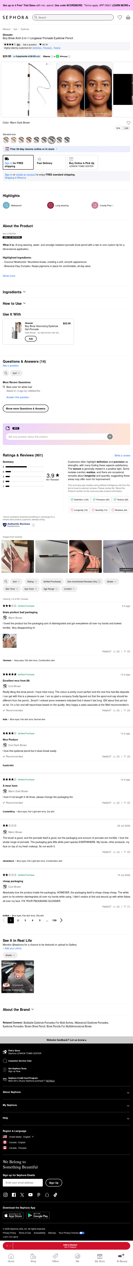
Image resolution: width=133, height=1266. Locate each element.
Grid (118, 127)
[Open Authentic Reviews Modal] (33, 525)
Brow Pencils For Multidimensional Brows (69, 1026)
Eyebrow (25, 28)
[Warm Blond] (13, 140)
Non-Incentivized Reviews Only (82, 581)
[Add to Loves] (128, 123)
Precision (47, 47)
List (126, 127)
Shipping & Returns (15, 177)
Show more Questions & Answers (25, 408)
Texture (57, 47)
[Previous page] (4, 920)
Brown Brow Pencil (35, 1026)
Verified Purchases (52, 581)
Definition (37, 47)
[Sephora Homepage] (15, 17)
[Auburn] (29, 140)
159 (54, 920)
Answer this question (17, 397)
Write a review (122, 455)
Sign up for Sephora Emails (19, 1175)
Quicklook (11, 331)
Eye (15, 28)
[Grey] (6, 140)
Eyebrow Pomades (13, 1026)
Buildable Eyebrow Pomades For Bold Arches (48, 1022)
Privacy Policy (9, 1232)
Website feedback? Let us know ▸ (66, 1040)
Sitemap (52, 1232)
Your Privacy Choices (69, 1232)
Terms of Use (25, 1232)
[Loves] (120, 17)
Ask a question (30, 44)
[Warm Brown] (36, 140)
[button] (52, 56)
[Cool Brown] (44, 140)
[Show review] (17, 556)
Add (31, 338)
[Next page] (61, 920)
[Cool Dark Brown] (59, 140)
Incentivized (92, 569)
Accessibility (39, 1232)
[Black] (67, 140)
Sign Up (54, 1182)
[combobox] (73, 17)
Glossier (8, 34)
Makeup (6, 28)
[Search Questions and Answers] (6, 373)
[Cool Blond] (21, 140)
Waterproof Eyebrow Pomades (91, 1022)
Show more (9, 275)
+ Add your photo (12, 948)
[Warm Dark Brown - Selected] (51, 140)
